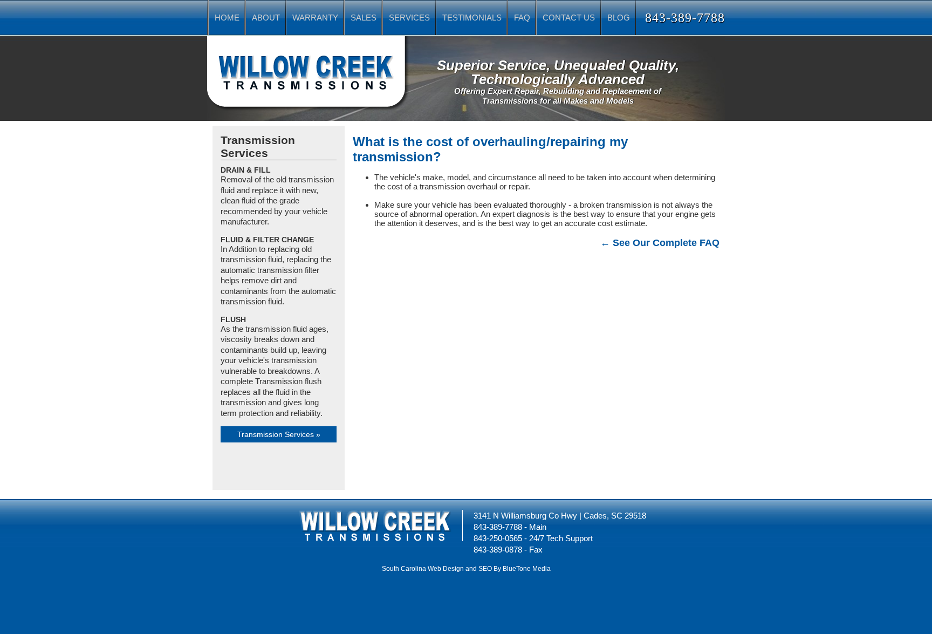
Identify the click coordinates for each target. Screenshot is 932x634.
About (266, 17)
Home (227, 17)
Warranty (315, 17)
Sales (363, 17)
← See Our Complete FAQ (659, 242)
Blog (618, 17)
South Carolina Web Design (423, 568)
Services (409, 17)
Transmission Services (275, 434)
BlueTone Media (527, 568)
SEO (485, 568)
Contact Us (569, 17)
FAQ (522, 17)
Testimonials (472, 17)
